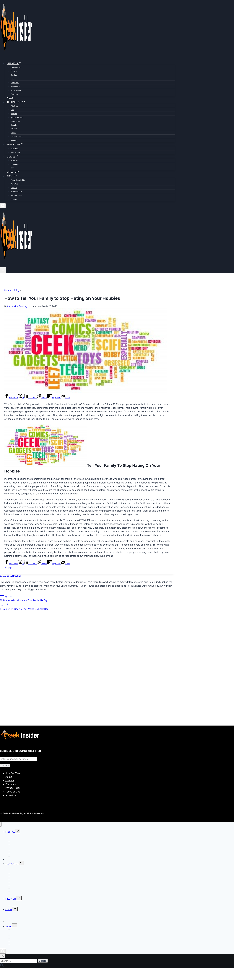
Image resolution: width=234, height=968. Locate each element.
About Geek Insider (18, 180)
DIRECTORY (13, 171)
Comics (14, 71)
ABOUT (8, 926)
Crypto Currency (17, 137)
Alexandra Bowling (17, 306)
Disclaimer (11, 784)
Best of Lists (15, 152)
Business (14, 94)
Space (13, 133)
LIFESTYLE (10, 832)
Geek (8, 568)
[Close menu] (0, 824)
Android (14, 114)
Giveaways (15, 148)
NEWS (10, 97)
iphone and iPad (17, 117)
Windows (14, 106)
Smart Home (15, 121)
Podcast (14, 199)
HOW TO (14, 161)
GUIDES (8, 909)
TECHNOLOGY (12, 864)
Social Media (16, 90)
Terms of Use (12, 791)
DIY (12, 168)
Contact (14, 188)
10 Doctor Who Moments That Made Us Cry (23, 599)
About (8, 777)
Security (14, 125)
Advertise (14, 184)
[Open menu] (3, 270)
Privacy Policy (16, 191)
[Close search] (2, 956)
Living (13, 79)
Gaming (14, 75)
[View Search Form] (3, 205)
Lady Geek (15, 83)
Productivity (15, 86)
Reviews (14, 140)
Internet (14, 129)
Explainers (15, 164)
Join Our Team (16, 195)
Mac (12, 110)
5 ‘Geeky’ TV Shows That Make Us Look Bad (24, 607)
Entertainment (16, 67)
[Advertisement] (81, 642)
